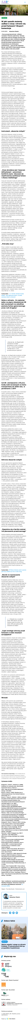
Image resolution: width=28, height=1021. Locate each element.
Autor (10, 895)
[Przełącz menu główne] (25, 2)
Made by (3, 1018)
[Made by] (11, 1018)
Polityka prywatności (6, 1011)
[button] (10, 913)
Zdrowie (4, 18)
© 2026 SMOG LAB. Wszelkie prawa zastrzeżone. (10, 1014)
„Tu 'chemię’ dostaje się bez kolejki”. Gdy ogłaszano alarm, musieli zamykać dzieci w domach (12, 295)
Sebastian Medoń (14, 31)
